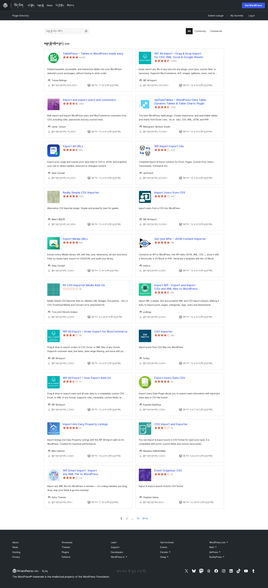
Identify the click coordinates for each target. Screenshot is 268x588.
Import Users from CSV (169, 192)
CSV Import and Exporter (171, 424)
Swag (164, 557)
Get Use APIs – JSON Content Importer (180, 238)
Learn (114, 542)
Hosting (16, 552)
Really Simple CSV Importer (81, 192)
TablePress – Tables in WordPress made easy (93, 53)
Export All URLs (73, 146)
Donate (165, 552)
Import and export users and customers (89, 99)
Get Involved (167, 542)
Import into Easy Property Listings (85, 424)
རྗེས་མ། (145, 518)
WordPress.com (218, 542)
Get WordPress (253, 5)
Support (115, 547)
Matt (213, 547)
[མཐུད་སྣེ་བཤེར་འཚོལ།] (86, 31)
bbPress (215, 552)
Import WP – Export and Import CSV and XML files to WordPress (176, 287)
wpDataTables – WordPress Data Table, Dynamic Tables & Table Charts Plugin (180, 101)
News (15, 547)
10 (138, 518)
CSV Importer (163, 331)
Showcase (67, 542)
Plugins (65, 552)
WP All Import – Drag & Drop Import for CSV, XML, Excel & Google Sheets (178, 55)
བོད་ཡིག (45, 571)
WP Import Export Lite (169, 146)
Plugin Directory (20, 15)
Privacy (16, 557)
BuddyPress (216, 557)
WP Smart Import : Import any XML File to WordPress (80, 472)
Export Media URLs (75, 238)
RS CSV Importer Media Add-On (84, 285)
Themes (66, 547)
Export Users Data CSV (169, 377)
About (15, 542)
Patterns (66, 557)
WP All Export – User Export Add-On (87, 377)
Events (163, 547)
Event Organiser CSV (168, 470)
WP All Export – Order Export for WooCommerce (95, 331)
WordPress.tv (119, 557)
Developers (117, 552)
